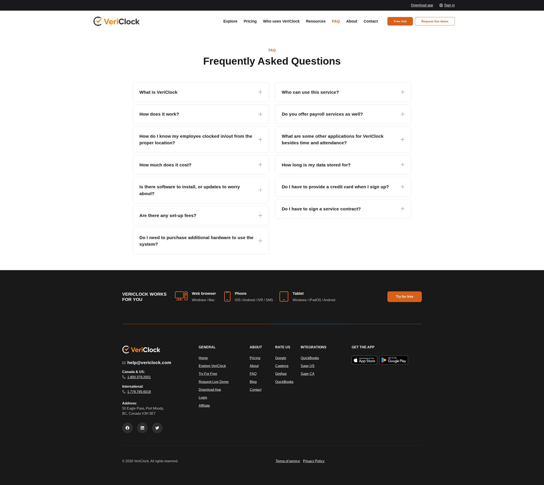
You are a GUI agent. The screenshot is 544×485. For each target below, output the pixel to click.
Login (203, 397)
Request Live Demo (214, 382)
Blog (253, 382)
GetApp (281, 374)
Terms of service (288, 461)
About (254, 366)
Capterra (281, 366)
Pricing (255, 358)
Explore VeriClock (212, 366)
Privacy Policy (313, 461)
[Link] (116, 21)
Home (203, 358)
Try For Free (208, 374)
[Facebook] (127, 428)
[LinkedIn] (142, 428)
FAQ (253, 374)
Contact (255, 389)
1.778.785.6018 (139, 392)
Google (280, 358)
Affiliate (204, 405)
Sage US (307, 366)
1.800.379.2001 (139, 377)
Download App (210, 389)
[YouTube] (157, 428)
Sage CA (307, 374)
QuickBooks (284, 382)
